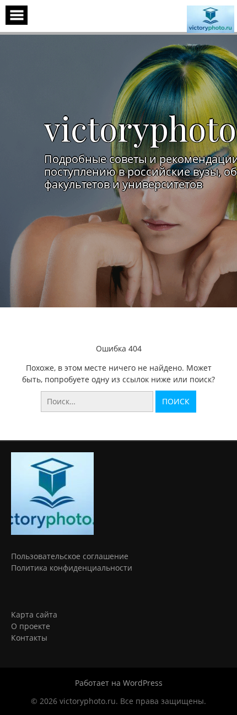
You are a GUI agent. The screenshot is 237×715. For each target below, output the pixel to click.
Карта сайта (34, 614)
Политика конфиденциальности (71, 567)
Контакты (29, 637)
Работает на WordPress (119, 683)
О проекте (30, 626)
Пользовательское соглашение (69, 556)
